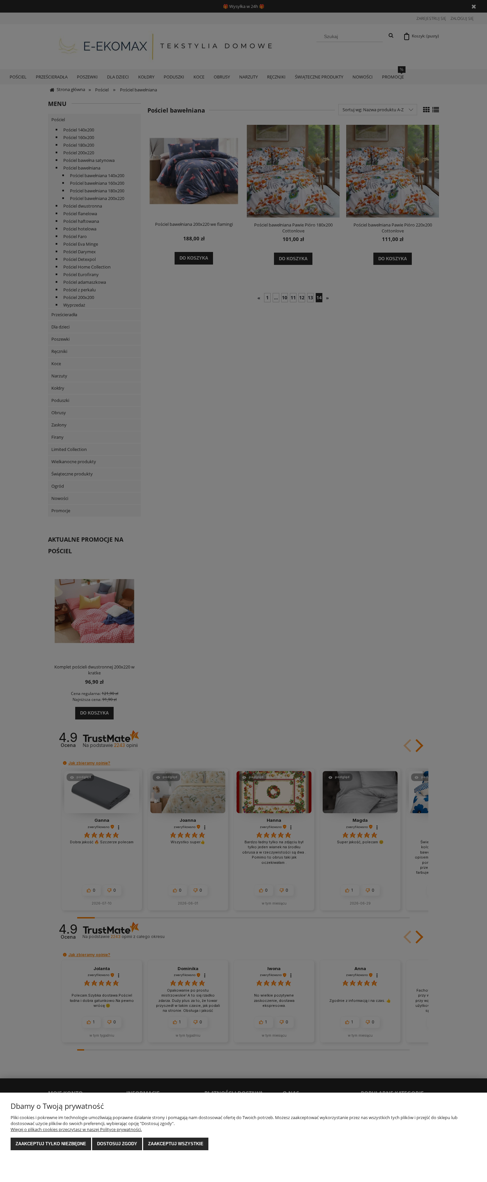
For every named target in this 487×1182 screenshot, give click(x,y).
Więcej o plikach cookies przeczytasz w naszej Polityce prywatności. (76, 1129)
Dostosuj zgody (117, 1143)
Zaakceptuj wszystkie (175, 1143)
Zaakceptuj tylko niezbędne (51, 1143)
